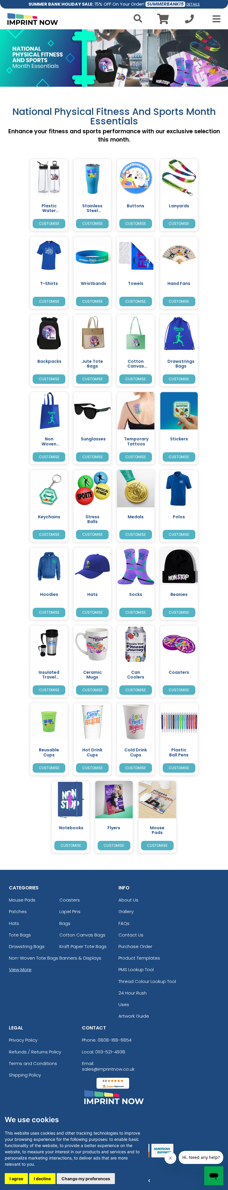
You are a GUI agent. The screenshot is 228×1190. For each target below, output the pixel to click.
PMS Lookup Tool (136, 969)
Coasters (69, 900)
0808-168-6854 (115, 1040)
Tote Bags (20, 935)
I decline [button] (42, 1178)
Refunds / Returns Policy (35, 1052)
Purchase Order (135, 946)
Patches (18, 911)
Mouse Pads (22, 900)
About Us (128, 900)
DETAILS (193, 4)
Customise (49, 223)
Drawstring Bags (27, 946)
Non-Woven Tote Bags (33, 958)
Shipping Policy (25, 1075)
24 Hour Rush (132, 993)
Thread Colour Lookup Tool (147, 981)
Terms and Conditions (33, 1063)
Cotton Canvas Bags (82, 935)
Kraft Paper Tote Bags (83, 946)
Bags (64, 923)
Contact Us (130, 935)
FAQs (123, 923)
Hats (14, 923)
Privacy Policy (23, 1040)
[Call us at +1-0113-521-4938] (189, 20)
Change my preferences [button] (85, 1178)
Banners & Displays (80, 958)
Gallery (126, 911)
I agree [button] (16, 1178)
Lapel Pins (69, 911)
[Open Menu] (215, 19)
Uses (123, 1004)
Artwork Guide (133, 1016)
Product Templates (139, 958)
